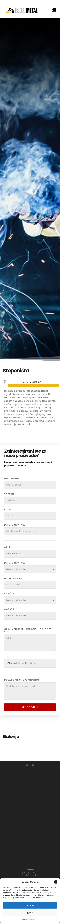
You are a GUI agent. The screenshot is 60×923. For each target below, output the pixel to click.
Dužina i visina (13, 578)
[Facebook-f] (27, 765)
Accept (30, 905)
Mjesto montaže (14, 525)
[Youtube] (33, 765)
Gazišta (9, 593)
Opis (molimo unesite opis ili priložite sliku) (27, 630)
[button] (55, 882)
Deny (30, 913)
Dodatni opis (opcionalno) (21, 680)
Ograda (9, 609)
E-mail (8, 509)
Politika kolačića (28, 919)
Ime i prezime (11, 478)
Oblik (7, 547)
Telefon (9, 494)
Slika (7, 656)
